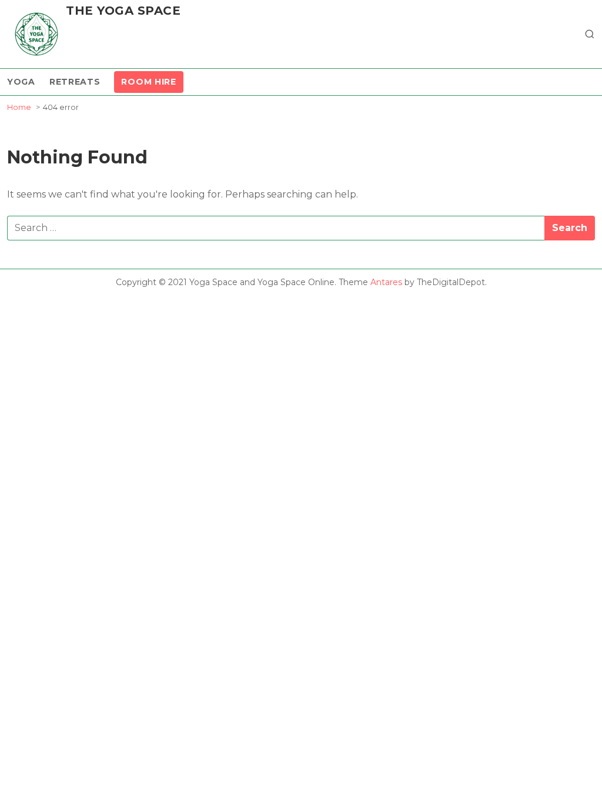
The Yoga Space (123, 11)
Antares (386, 282)
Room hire (148, 81)
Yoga (21, 81)
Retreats (75, 81)
